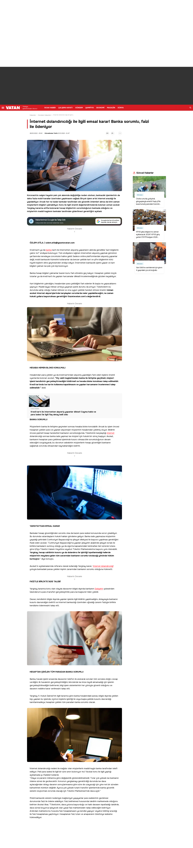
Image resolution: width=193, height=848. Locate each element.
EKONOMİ (100, 108)
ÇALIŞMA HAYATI (65, 108)
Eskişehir (99, 589)
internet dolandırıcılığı (103, 566)
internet (101, 198)
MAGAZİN (111, 108)
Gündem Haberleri (44, 115)
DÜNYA (121, 108)
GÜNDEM (79, 108)
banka (49, 250)
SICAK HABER (50, 108)
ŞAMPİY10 (89, 108)
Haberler (33, 115)
